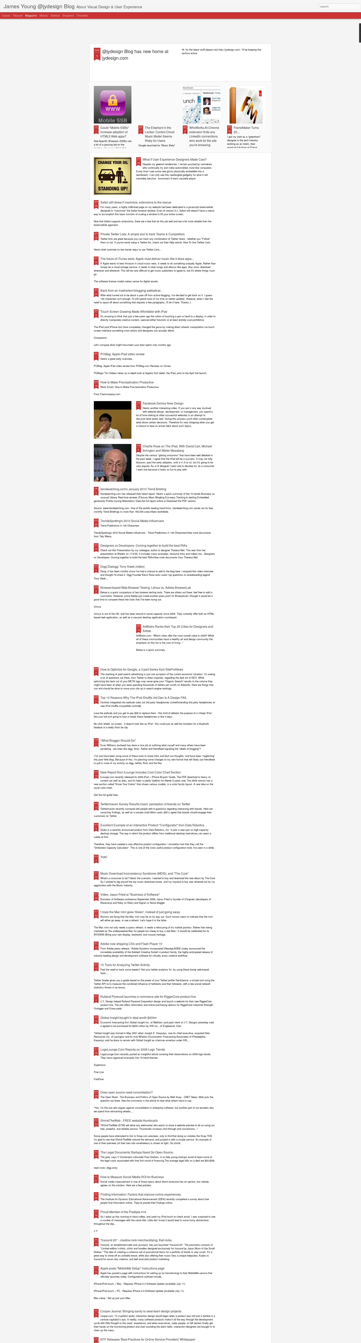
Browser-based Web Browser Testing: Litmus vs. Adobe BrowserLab (145, 587)
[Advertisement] (180, 31)
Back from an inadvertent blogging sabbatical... (131, 290)
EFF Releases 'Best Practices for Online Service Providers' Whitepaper (147, 1339)
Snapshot (68, 15)
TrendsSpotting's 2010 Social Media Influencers (132, 521)
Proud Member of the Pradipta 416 (123, 1212)
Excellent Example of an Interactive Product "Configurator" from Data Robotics (152, 825)
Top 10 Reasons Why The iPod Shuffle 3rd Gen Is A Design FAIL (143, 697)
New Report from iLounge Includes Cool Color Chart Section (140, 772)
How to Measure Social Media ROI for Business (132, 1177)
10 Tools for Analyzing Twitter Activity (125, 965)
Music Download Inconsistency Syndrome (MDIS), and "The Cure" (144, 873)
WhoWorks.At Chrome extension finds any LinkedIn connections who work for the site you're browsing (204, 136)
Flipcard (18, 15)
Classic (6, 15)
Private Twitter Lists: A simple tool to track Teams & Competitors (142, 234)
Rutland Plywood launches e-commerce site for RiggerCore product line (148, 996)
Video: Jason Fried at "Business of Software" (130, 894)
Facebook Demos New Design (163, 403)
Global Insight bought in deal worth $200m (128, 1017)
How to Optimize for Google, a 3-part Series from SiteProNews (141, 669)
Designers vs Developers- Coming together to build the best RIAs (143, 545)
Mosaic (43, 15)
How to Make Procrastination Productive (127, 382)
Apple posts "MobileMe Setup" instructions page (132, 1268)
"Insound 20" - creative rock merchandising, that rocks (136, 1240)
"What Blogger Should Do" (118, 740)
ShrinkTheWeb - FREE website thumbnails (129, 1120)
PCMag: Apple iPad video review (122, 354)
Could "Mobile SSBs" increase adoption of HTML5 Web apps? (114, 131)
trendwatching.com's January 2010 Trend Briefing (133, 489)
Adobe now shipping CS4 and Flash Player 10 (131, 944)
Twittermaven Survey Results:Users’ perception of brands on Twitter (145, 804)
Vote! (103, 857)
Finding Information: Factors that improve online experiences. (140, 1194)
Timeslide (82, 15)
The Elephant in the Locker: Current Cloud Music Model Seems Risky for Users (159, 134)
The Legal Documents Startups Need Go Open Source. (137, 1152)
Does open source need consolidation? (126, 1092)
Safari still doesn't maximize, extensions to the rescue (135, 202)
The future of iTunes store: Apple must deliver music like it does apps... (147, 258)
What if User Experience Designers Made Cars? (175, 159)
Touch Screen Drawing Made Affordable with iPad (133, 311)
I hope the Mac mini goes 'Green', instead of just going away (140, 912)
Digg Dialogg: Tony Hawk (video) (122, 566)
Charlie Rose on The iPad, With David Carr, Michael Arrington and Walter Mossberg (177, 448)
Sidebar (55, 15)
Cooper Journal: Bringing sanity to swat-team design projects (140, 1311)
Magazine (31, 15)
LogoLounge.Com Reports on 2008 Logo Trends (132, 1049)
